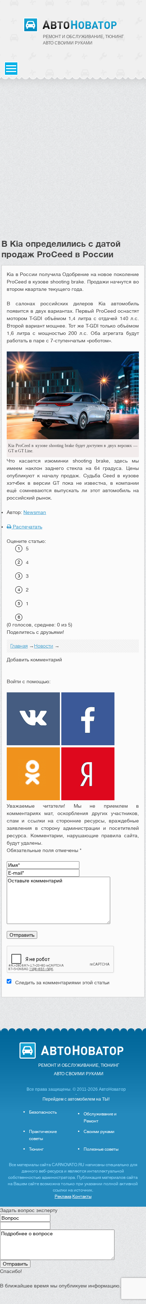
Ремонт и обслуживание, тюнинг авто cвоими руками (83, 40)
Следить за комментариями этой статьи (62, 982)
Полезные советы (101, 1149)
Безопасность (43, 1112)
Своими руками (99, 1131)
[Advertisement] (73, 162)
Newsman (34, 512)
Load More (73, 1008)
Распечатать (26, 526)
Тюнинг (36, 1149)
